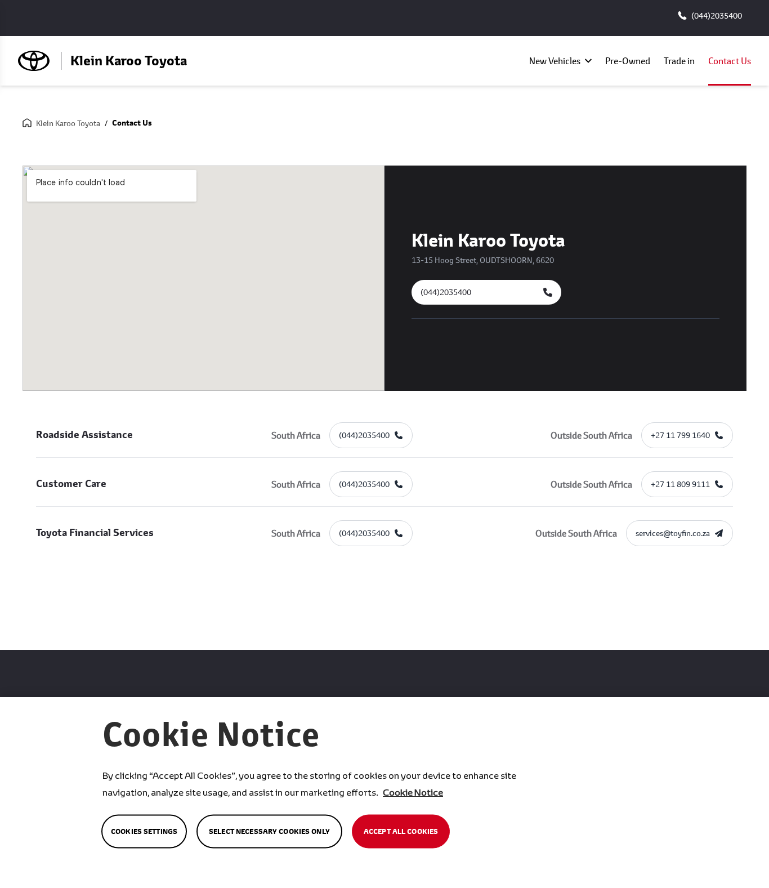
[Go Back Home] (27, 123)
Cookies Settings (144, 831)
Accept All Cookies (401, 831)
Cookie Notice (413, 792)
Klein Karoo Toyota (68, 123)
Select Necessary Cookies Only (269, 831)
